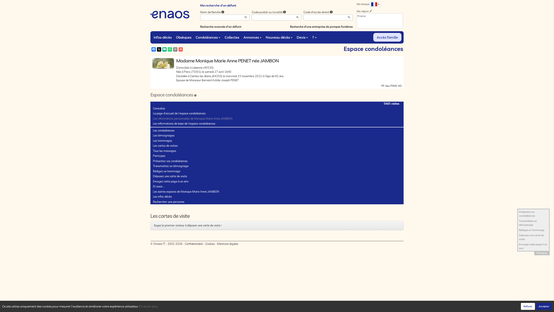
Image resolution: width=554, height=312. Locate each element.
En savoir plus (148, 306)
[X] (159, 49)
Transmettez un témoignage (170, 166)
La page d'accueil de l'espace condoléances (179, 113)
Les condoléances (163, 130)
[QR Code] (175, 49)
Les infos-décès (162, 196)
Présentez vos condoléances (170, 161)
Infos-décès (163, 37)
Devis (301, 37)
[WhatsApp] (170, 49)
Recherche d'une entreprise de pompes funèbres (321, 26)
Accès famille (387, 37)
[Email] (164, 49)
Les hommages (162, 140)
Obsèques (183, 37)
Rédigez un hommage (166, 171)
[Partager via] (181, 49)
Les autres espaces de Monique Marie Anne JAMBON (186, 191)
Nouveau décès (278, 37)
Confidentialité (194, 243)
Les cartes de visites (165, 145)
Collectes (232, 37)
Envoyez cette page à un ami (170, 181)
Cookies (210, 243)
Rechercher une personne (168, 201)
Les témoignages (163, 135)
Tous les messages (164, 151)
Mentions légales (227, 243)
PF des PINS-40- (392, 86)
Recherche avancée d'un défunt (220, 26)
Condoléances (207, 37)
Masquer (542, 253)
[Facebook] (153, 49)
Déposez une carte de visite (170, 176)
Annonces (251, 37)
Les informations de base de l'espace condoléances (184, 123)
